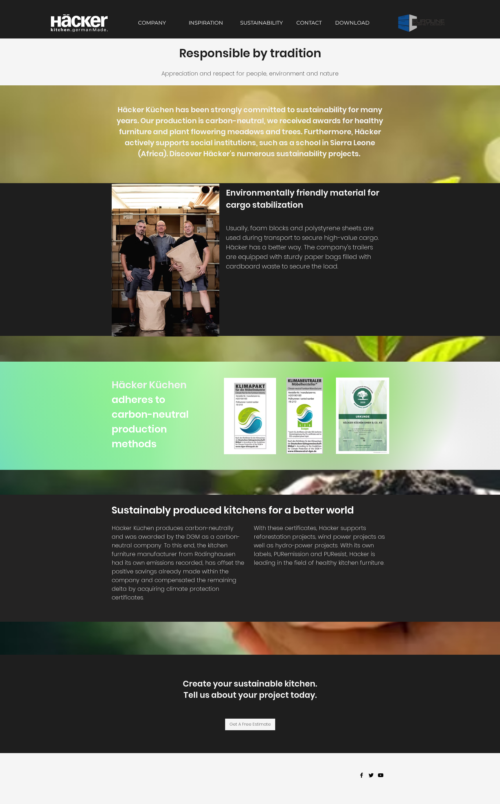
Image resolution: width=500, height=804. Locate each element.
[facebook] (361, 775)
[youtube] (380, 775)
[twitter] (371, 775)
